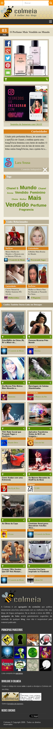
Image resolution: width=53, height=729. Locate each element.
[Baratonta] (45, 658)
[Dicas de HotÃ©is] (45, 645)
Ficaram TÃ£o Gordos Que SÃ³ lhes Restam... (12, 570)
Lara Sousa (22, 162)
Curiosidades (33, 347)
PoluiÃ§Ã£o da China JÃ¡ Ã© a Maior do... (13, 341)
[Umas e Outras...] (33, 670)
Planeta (4, 347)
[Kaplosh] (33, 645)
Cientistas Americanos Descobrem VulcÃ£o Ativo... (38, 526)
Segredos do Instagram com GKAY (26, 124)
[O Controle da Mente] (7, 658)
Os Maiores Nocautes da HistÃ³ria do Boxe (39, 479)
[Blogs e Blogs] (33, 658)
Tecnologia (32, 439)
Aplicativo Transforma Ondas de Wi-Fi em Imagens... (38, 434)
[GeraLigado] (20, 670)
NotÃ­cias (5, 393)
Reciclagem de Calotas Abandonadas (38, 387)
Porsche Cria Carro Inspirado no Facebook (39, 570)
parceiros (19, 673)
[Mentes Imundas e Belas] (45, 670)
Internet (5, 439)
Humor (4, 484)
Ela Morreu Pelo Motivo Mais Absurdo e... (12, 387)
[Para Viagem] (7, 645)
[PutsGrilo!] (20, 658)
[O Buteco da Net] (7, 670)
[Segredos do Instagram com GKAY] (26, 120)
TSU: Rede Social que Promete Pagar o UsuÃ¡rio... (11, 434)
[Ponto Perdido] (20, 645)
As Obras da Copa (10, 524)
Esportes (32, 484)
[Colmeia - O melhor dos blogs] (7, 17)
